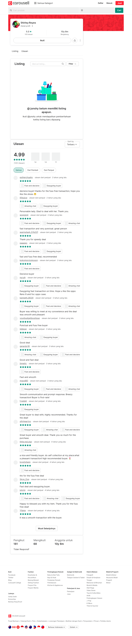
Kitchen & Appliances (55, 585)
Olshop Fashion (33, 583)
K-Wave (89, 603)
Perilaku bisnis (105, 621)
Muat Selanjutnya (46, 528)
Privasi (96, 621)
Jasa (69, 594)
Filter (71, 64)
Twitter (10, 577)
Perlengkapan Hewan (94, 598)
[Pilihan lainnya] (80, 40)
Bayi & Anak (51, 577)
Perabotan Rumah (53, 580)
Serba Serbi (12, 597)
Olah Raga (90, 588)
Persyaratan (87, 621)
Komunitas (12, 599)
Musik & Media (92, 585)
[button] (51, 26)
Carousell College (14, 583)
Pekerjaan (70, 591)
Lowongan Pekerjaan (56, 621)
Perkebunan (51, 583)
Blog (9, 580)
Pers (33, 621)
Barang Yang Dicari (15, 602)
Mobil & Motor (111, 575)
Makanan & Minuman (94, 583)
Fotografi (90, 575)
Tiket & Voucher (92, 606)
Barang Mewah (33, 580)
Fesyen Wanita (33, 588)
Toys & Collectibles (93, 593)
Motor (108, 583)
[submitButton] (119, 10)
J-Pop (89, 601)
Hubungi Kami (25, 621)
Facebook (11, 575)
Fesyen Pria (32, 585)
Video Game (91, 590)
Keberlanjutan (42, 621)
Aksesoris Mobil (112, 577)
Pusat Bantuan (13, 621)
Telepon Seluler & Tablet (76, 577)
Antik (88, 595)
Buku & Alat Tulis (53, 575)
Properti (109, 580)
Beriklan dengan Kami (74, 621)
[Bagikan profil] (74, 40)
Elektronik (70, 575)
